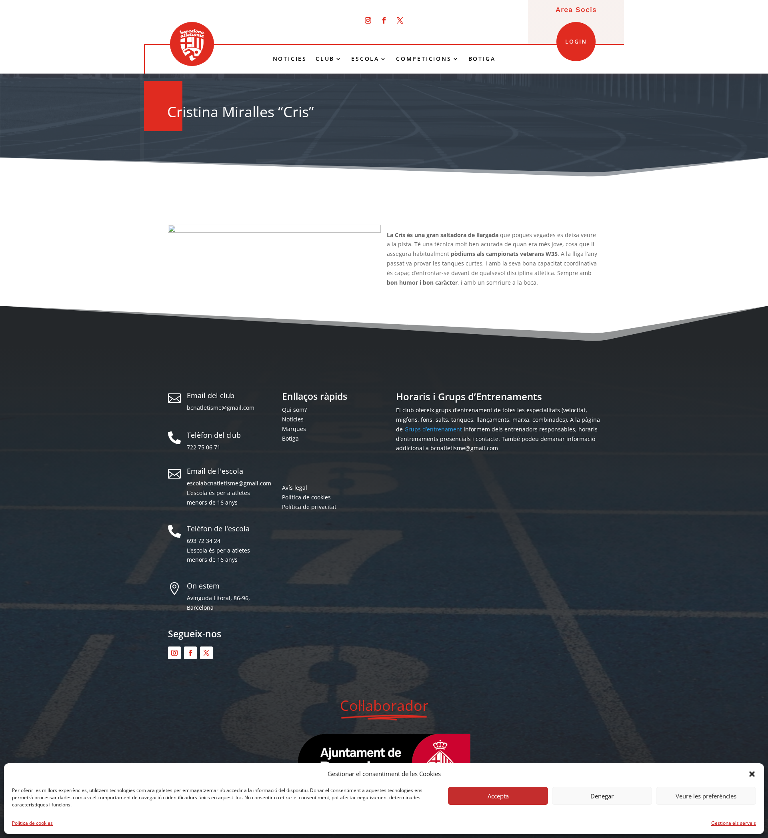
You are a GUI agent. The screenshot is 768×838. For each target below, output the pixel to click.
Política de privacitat (309, 507)
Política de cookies (32, 823)
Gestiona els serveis (733, 823)
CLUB (325, 58)
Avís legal (294, 487)
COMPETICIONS (424, 58)
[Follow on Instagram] (368, 20)
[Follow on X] (400, 20)
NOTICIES (290, 58)
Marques (294, 429)
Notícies (293, 419)
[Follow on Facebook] (384, 20)
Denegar (602, 796)
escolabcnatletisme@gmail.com (229, 483)
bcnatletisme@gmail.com (220, 407)
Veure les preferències (706, 796)
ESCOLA (365, 58)
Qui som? (294, 409)
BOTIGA (482, 58)
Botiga (290, 438)
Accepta (498, 796)
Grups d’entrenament (433, 429)
